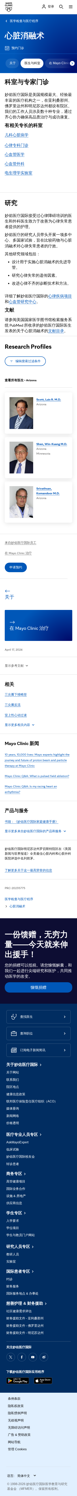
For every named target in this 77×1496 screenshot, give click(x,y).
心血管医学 (14, 154)
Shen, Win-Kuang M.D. (51, 444)
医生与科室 (32, 63)
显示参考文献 (14, 666)
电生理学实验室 (18, 172)
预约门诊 (17, 48)
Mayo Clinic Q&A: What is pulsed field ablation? (37, 776)
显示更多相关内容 (17, 725)
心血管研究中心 (22, 301)
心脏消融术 (24, 35)
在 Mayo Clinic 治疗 (18, 553)
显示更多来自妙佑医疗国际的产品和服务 (33, 831)
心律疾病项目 (60, 296)
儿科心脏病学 (16, 135)
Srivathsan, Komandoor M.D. (48, 491)
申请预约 (15, 567)
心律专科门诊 (16, 145)
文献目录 (56, 330)
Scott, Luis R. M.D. (48, 399)
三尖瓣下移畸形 (16, 694)
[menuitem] (12, 63)
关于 (12, 63)
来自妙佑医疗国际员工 (20, 543)
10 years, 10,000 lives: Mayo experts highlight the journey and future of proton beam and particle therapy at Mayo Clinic (37, 760)
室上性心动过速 (16, 715)
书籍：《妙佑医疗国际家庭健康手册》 (31, 821)
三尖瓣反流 (13, 705)
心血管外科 (14, 163)
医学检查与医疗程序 (24, 21)
